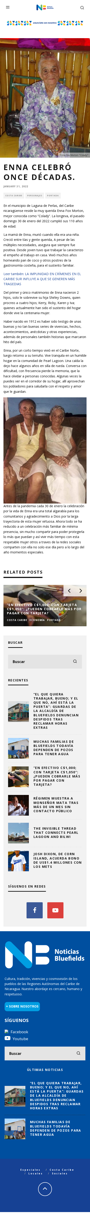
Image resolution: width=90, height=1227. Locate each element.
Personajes (34, 195)
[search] (75, 662)
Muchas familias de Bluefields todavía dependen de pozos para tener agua (53, 747)
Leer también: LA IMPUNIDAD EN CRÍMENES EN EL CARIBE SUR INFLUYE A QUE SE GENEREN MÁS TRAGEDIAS (42, 279)
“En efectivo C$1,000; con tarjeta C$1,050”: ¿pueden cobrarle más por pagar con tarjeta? (56, 776)
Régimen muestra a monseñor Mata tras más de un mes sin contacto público (55, 804)
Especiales (30, 1169)
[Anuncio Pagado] (45, 22)
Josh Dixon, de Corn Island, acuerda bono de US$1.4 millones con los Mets (57, 860)
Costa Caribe (13, 195)
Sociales (60, 1173)
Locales (35, 1173)
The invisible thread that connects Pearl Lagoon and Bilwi (56, 832)
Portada (53, 195)
